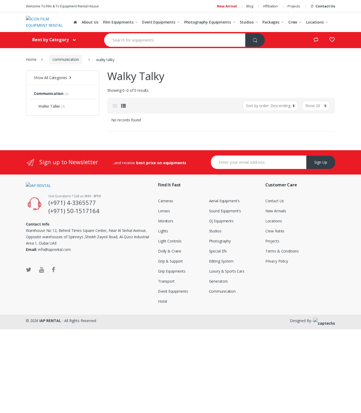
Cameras (165, 200)
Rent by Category (50, 40)
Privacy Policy (276, 261)
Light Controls (170, 241)
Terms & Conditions (282, 251)
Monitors (165, 220)
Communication (48, 93)
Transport (166, 281)
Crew (292, 22)
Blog (249, 6)
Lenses (164, 210)
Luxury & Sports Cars (226, 271)
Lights (163, 230)
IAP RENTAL (50, 320)
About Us (90, 22)
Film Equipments (118, 22)
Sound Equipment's (225, 210)
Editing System (221, 261)
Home (31, 59)
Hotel (162, 301)
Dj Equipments (221, 220)
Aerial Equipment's (224, 200)
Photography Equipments (207, 22)
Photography (220, 241)
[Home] (75, 22)
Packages (270, 22)
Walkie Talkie (49, 106)
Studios (246, 22)
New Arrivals (275, 210)
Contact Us (325, 6)
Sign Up (320, 162)
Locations (315, 22)
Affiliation (270, 6)
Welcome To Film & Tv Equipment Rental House (62, 6)
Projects (294, 6)
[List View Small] (123, 105)
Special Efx (218, 251)
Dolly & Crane (169, 251)
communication (66, 59)
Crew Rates (275, 230)
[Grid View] (115, 105)
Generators (218, 281)
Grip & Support (170, 261)
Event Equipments (158, 22)
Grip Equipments (172, 271)
